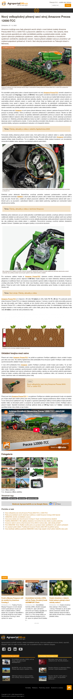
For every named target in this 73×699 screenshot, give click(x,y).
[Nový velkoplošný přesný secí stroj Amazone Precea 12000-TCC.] (8, 467)
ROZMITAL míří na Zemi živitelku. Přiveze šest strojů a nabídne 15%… (23, 668)
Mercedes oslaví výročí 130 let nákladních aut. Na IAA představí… (58, 660)
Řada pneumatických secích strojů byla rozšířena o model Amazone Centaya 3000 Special (32, 515)
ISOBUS (20, 197)
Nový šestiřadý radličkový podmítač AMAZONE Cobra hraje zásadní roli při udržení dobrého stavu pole (36, 529)
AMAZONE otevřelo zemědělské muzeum (18, 517)
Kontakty (28, 688)
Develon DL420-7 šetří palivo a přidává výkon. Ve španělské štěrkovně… (57, 677)
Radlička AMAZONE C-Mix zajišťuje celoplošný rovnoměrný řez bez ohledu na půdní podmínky (34, 521)
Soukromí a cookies (57, 688)
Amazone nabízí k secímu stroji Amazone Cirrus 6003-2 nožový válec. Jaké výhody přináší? (33, 523)
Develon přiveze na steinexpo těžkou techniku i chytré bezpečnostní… (59, 668)
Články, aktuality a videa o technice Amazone (26, 209)
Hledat (68, 5)
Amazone (18, 110)
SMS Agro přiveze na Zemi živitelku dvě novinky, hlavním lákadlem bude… (23, 676)
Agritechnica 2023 (32, 498)
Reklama (35, 688)
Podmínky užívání (44, 688)
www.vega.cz (20, 696)
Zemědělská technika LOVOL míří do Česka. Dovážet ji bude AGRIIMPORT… (23, 660)
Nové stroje (22, 498)
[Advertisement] (36, 552)
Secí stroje (13, 498)
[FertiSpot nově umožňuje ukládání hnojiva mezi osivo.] (33, 346)
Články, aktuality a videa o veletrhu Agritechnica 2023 (29, 129)
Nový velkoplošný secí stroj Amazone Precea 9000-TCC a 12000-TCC (46, 385)
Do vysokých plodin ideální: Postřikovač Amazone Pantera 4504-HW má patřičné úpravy (32, 527)
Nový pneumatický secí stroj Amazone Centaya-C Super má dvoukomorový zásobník (31, 519)
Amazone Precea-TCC (51, 93)
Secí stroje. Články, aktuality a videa (23, 293)
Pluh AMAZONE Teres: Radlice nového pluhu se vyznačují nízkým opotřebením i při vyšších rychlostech (36, 525)
